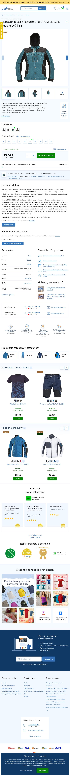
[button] (67, 58)
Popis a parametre (12, 176)
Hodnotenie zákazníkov (37, 176)
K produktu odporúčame (55, 176)
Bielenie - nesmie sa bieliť (50, 261)
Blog (25, 694)
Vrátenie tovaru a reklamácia (10, 691)
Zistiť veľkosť (8, 225)
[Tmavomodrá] (4, 130)
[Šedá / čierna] (12, 461)
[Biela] (49, 461)
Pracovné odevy (10, 15)
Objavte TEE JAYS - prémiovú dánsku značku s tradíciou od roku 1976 (56, 296)
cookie (49, 761)
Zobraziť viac (6, 116)
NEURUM (32, 221)
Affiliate (26, 696)
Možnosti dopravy (61, 149)
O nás (25, 683)
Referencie (27, 685)
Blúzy (27, 15)
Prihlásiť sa (48, 659)
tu (33, 770)
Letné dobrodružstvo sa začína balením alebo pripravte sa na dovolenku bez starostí (55, 702)
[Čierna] (15, 461)
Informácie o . (35, 664)
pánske (29, 264)
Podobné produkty (14, 178)
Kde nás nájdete (36, 736)
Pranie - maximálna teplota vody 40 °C (53, 256)
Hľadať (42, 8)
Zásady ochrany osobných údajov (12, 694)
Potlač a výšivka (28, 688)
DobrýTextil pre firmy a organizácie (34, 691)
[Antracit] (8, 130)
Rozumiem (42, 770)
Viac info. (57, 236)
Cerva (29, 256)
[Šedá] (52, 461)
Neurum (29, 260)
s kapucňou (28, 278)
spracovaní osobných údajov (38, 664)
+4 (23, 461)
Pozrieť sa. (61, 2)
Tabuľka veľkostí (25, 136)
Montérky (20, 15)
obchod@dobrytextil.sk (58, 307)
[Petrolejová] (13, 130)
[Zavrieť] (68, 2)
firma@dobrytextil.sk (57, 313)
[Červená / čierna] (20, 461)
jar (24, 283)
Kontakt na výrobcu (8, 295)
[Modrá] (54, 461)
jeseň (30, 283)
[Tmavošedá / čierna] (17, 461)
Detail (18, 418)
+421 (34, 306)
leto (27, 283)
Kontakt (4, 683)
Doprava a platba (7, 688)
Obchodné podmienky (8, 685)
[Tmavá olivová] (18, 130)
